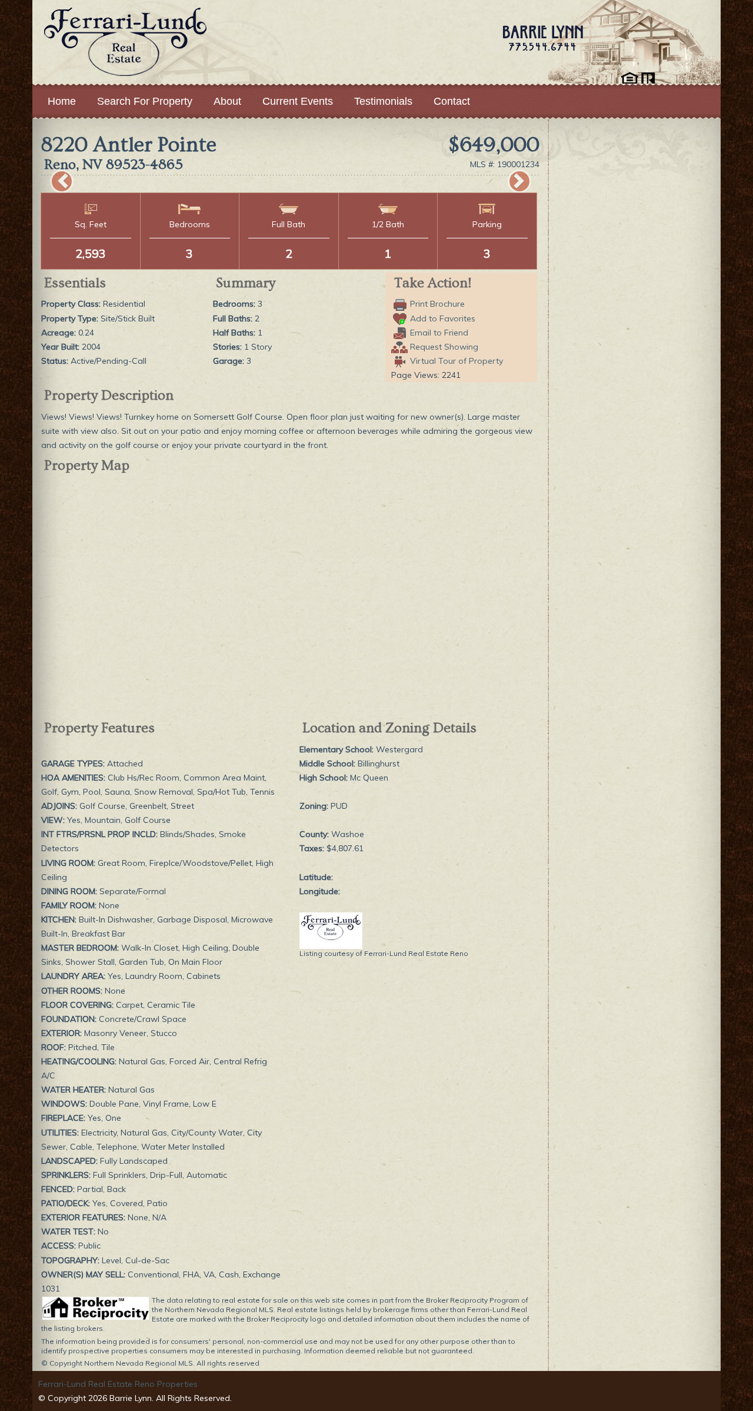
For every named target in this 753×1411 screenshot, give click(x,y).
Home (62, 101)
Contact (452, 101)
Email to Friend (439, 332)
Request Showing (444, 346)
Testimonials (383, 101)
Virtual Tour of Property (456, 361)
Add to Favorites (442, 318)
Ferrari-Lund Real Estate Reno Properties (118, 1384)
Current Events (297, 101)
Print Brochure (437, 303)
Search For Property (144, 101)
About (227, 101)
